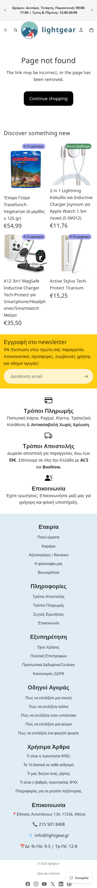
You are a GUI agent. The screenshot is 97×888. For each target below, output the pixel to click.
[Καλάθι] (91, 30)
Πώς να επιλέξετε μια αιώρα (48, 724)
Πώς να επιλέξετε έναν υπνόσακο (48, 715)
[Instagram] (36, 884)
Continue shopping (48, 98)
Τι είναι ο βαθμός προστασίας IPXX (48, 782)
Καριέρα (48, 546)
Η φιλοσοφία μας (49, 563)
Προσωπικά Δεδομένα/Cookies (48, 664)
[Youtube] (44, 884)
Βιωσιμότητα (48, 572)
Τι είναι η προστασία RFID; (48, 756)
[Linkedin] (61, 884)
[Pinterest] (69, 884)
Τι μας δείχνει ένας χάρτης (48, 773)
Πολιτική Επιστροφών (48, 655)
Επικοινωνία (48, 623)
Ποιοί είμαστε (48, 537)
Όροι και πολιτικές (48, 873)
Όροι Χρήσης (48, 647)
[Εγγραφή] (86, 376)
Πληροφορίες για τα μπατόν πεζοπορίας (49, 791)
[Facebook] (28, 884)
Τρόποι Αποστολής (48, 596)
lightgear (54, 863)
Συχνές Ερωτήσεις (48, 614)
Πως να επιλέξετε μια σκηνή (48, 697)
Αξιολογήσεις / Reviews (49, 554)
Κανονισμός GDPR (48, 673)
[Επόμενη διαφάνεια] (92, 10)
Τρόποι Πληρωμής (48, 605)
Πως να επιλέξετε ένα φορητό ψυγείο (48, 733)
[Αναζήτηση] (15, 30)
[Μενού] (5, 30)
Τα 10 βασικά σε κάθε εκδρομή (48, 764)
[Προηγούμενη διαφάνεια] (5, 10)
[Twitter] (53, 884)
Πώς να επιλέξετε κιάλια (48, 706)
